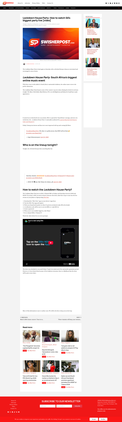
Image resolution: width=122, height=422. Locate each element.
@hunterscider (70, 175)
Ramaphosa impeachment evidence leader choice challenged (92, 32)
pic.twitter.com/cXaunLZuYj (33, 133)
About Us (20, 3)
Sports (27, 8)
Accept (94, 419)
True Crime (33, 8)
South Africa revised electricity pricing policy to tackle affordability (92, 51)
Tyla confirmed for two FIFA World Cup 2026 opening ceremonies (30, 378)
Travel (55, 8)
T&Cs (43, 3)
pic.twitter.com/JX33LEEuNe (34, 178)
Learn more (84, 419)
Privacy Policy (36, 3)
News (4, 8)
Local (24, 350)
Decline (103, 419)
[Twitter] (108, 3)
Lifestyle (49, 8)
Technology (61, 8)
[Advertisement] (51, 106)
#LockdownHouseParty (32, 131)
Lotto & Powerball (19, 8)
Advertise (27, 3)
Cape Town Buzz (41, 8)
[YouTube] (119, 3)
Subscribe (77, 406)
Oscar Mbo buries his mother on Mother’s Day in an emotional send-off (50, 378)
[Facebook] (106, 3)
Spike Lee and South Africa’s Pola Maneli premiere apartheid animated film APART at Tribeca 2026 (68, 380)
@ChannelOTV (62, 175)
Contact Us (50, 3)
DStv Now (46, 197)
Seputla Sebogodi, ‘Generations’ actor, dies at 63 (50, 352)
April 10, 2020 (45, 137)
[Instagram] (110, 3)
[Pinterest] (116, 3)
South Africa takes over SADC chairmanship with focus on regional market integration (92, 71)
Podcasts (73, 8)
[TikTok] (112, 3)
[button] (6, 8)
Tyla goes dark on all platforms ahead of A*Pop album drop (69, 348)
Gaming (67, 8)
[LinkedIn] (114, 3)
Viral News (11, 8)
